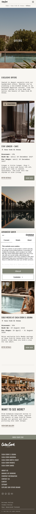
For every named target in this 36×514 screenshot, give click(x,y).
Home (7, 5)
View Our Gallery (8, 425)
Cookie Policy (7, 505)
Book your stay (18, 437)
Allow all (18, 271)
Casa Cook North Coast (10, 460)
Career (4, 482)
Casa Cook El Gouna (17, 5)
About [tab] (30, 240)
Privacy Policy (7, 502)
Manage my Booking (9, 473)
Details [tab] (18, 240)
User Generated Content (11, 507)
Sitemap (4, 484)
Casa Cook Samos (8, 465)
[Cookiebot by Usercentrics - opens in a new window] (26, 235)
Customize (16, 277)
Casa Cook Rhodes (8, 463)
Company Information (9, 476)
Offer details (6, 177)
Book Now (29, 178)
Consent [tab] (6, 240)
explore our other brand (11, 487)
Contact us (6, 479)
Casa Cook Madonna (9, 457)
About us (5, 470)
